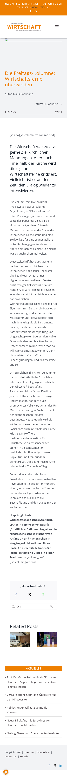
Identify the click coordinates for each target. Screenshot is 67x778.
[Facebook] (16, 594)
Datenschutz (43, 752)
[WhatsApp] (43, 594)
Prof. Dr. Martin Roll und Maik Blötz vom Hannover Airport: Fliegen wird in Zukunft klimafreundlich (32, 682)
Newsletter (39, 7)
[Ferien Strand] (24, 22)
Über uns (29, 752)
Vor (57, 112)
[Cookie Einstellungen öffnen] (5, 774)
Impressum (11, 756)
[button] (12, 639)
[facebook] (30, 11)
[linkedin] (61, 765)
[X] (30, 594)
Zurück (11, 112)
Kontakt (24, 756)
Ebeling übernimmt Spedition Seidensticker (33, 733)
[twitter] (36, 11)
